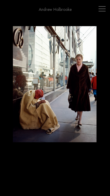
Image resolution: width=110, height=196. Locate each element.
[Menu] (102, 9)
